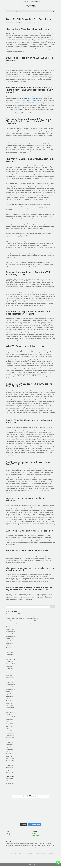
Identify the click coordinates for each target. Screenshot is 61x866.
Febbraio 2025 (10, 652)
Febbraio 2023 (10, 705)
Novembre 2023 (10, 684)
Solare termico (10, 781)
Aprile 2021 (9, 754)
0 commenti (35, 22)
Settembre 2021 (10, 744)
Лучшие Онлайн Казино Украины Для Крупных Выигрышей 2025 (22, 618)
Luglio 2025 (9, 641)
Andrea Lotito (11, 22)
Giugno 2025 (9, 643)
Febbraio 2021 (10, 758)
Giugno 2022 (9, 724)
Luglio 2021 (9, 747)
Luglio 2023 (9, 694)
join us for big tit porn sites (31, 98)
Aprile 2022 (9, 728)
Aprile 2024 (9, 673)
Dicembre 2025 (10, 629)
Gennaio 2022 (10, 735)
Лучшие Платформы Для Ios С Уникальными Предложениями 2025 (23, 623)
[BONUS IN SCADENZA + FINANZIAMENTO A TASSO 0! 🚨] (30, 803)
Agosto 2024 (9, 666)
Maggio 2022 (9, 726)
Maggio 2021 (9, 751)
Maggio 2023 (9, 698)
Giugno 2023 (9, 696)
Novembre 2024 (10, 659)
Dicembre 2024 (10, 657)
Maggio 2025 (9, 645)
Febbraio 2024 (10, 677)
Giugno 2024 (9, 668)
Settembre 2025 (10, 636)
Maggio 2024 (9, 671)
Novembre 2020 (10, 763)
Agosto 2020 (9, 767)
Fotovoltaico (9, 778)
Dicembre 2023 (10, 682)
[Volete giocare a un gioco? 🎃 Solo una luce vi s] (18, 803)
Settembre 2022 (10, 717)
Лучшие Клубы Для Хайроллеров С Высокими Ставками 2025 (21, 620)
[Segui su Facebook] (7, 834)
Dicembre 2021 (10, 737)
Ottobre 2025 (9, 634)
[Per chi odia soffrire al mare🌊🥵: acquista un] (43, 811)
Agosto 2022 (9, 719)
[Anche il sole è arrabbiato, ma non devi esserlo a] (43, 818)
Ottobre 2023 (9, 687)
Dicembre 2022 (10, 710)
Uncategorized (28, 22)
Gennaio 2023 (10, 707)
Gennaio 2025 (10, 654)
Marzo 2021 (9, 756)
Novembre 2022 (10, 712)
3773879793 (35, 837)
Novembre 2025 (10, 631)
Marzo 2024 (9, 675)
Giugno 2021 (9, 749)
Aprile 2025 (9, 648)
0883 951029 (35, 835)
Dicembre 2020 (10, 761)
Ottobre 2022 (9, 714)
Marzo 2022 (9, 731)
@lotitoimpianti (32, 796)
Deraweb (42, 855)
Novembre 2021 (10, 740)
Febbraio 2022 (10, 733)
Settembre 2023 (10, 689)
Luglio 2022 (9, 721)
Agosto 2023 (9, 691)
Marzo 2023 (9, 703)
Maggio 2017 (9, 772)
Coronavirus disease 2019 (13, 614)
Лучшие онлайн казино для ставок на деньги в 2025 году (20, 616)
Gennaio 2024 (10, 680)
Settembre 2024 (10, 664)
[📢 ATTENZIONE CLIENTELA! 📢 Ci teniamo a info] (30, 811)
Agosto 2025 (9, 638)
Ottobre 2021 (9, 742)
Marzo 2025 (9, 650)
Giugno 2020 (9, 770)
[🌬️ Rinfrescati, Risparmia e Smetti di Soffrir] (18, 818)
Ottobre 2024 (10, 661)
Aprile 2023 (9, 701)
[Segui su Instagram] (9, 834)
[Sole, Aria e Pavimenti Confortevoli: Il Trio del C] (43, 803)
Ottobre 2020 (9, 765)
